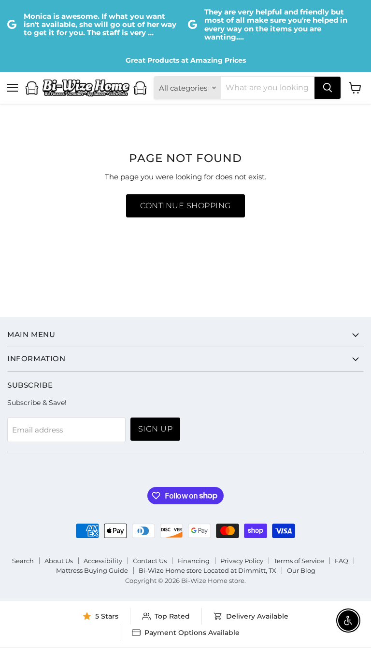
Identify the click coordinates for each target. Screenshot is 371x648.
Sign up (155, 428)
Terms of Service (299, 561)
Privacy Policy (241, 561)
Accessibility (103, 561)
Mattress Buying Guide (92, 570)
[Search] (327, 88)
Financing (193, 561)
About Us (58, 561)
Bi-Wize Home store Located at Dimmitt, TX (207, 570)
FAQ (341, 561)
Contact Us (150, 561)
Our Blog (301, 570)
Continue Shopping (185, 205)
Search (23, 561)
